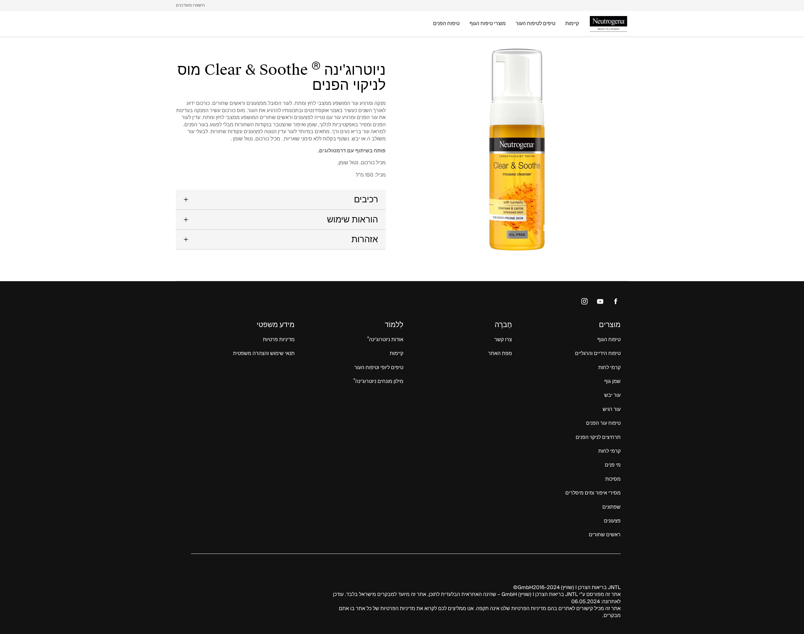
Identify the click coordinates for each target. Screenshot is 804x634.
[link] (190, 5)
